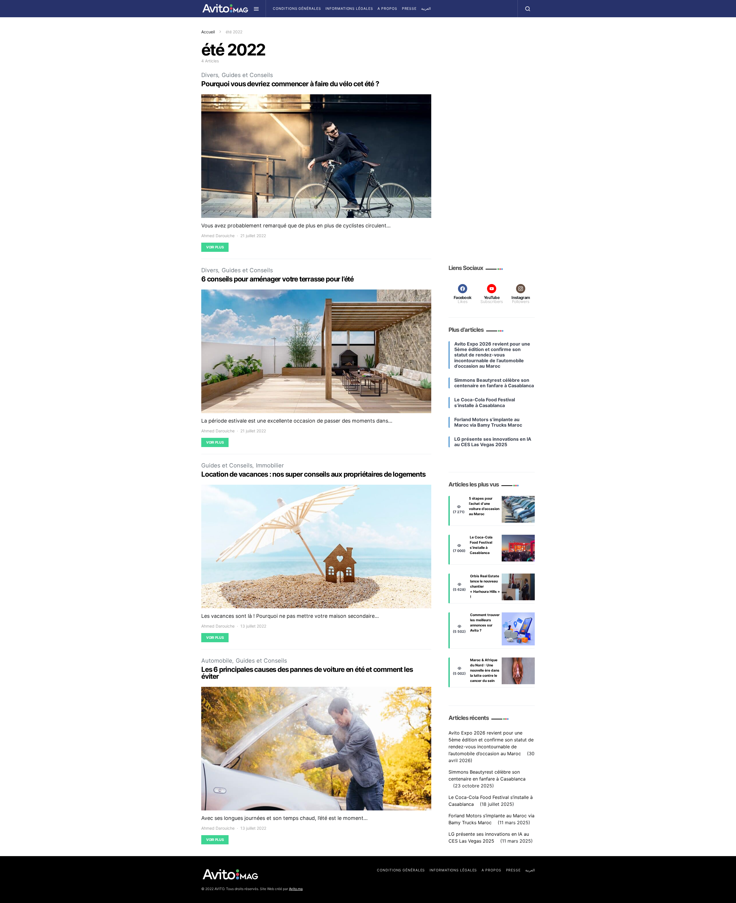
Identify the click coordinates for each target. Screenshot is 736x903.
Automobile (216, 660)
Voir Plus (215, 247)
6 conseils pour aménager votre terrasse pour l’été (277, 279)
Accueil (208, 31)
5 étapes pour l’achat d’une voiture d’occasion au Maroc (484, 506)
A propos (387, 8)
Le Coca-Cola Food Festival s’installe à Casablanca (481, 545)
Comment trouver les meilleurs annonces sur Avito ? (485, 622)
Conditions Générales (297, 8)
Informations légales (349, 8)
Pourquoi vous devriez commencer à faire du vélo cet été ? (290, 84)
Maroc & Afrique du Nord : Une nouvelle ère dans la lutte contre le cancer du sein (484, 670)
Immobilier (270, 465)
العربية (426, 8)
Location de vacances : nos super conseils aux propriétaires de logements (313, 474)
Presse (409, 8)
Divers (209, 75)
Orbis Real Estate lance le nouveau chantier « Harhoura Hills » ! (485, 586)
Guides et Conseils (247, 75)
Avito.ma (296, 889)
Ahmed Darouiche (218, 235)
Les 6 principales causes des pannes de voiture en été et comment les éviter (307, 672)
